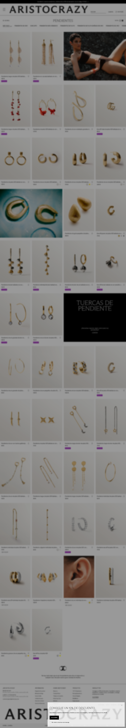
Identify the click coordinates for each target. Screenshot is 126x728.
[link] (54, 718)
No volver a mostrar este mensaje (60, 722)
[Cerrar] (122, 705)
